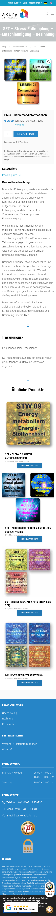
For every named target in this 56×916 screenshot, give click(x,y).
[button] (47, 14)
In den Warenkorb (25, 134)
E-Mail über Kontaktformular (22, 815)
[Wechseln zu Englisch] (51, 3)
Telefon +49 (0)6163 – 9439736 (24, 802)
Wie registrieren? (32, 2)
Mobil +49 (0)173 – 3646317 (22, 808)
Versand (19, 124)
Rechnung (7, 718)
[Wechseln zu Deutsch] (45, 3)
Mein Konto (14, 2)
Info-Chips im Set (12, 175)
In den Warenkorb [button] (29, 465)
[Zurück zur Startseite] (15, 14)
